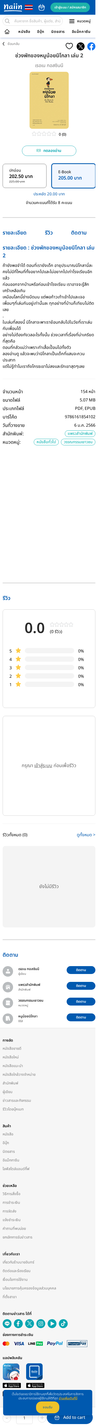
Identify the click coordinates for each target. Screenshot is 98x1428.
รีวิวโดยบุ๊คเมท (13, 1109)
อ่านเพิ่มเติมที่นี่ (68, 1398)
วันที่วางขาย (14, 425)
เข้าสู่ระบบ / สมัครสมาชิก (70, 7)
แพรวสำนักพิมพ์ (80, 434)
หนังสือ (24, 32)
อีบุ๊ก (40, 32)
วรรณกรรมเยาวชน (78, 442)
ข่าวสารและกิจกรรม (17, 1100)
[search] (7, 21)
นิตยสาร (58, 32)
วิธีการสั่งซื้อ (11, 1194)
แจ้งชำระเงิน (12, 1220)
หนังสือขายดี (12, 1048)
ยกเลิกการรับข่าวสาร (17, 1237)
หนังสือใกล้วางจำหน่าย (19, 1074)
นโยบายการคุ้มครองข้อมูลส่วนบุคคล (29, 1288)
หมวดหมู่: (12, 442)
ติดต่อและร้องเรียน (17, 1271)
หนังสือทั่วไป (46, 442)
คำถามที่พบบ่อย (14, 1228)
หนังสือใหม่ (11, 1057)
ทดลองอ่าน (52, 151)
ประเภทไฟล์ (13, 408)
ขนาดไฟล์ (11, 400)
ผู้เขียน (8, 1092)
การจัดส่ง (9, 1211)
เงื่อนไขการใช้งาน (15, 1279)
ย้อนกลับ (14, 44)
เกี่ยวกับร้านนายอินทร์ (18, 1262)
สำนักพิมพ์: (13, 433)
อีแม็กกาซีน (81, 32)
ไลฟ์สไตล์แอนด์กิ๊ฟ (16, 1169)
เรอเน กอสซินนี (49, 65)
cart (41, 7)
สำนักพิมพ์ (10, 1083)
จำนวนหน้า (13, 391)
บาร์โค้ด (10, 417)
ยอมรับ (48, 1407)
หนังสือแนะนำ (13, 1066)
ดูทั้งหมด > (86, 835)
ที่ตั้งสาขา (10, 1297)
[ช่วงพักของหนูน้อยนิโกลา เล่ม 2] (81, 46)
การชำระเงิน (11, 1202)
